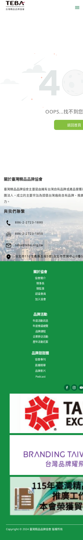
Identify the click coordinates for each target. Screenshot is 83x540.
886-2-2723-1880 (29, 222)
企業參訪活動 (40, 336)
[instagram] (74, 388)
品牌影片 (40, 371)
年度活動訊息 (40, 320)
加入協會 (40, 299)
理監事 (40, 288)
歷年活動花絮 (40, 341)
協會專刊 (40, 359)
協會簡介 (40, 278)
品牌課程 (40, 331)
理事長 (40, 283)
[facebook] (67, 388)
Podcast (41, 376)
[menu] (77, 7)
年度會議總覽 (40, 326)
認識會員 (40, 293)
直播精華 (40, 365)
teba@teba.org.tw (29, 245)
